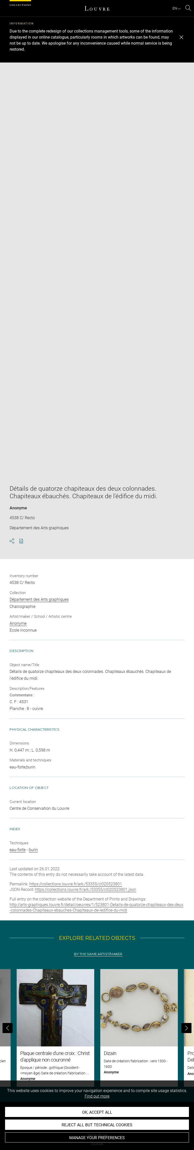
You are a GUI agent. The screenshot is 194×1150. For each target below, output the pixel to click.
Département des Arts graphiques (39, 599)
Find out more (97, 1096)
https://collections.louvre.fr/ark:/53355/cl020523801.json (85, 889)
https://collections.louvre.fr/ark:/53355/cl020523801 (75, 884)
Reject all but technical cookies (97, 1125)
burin (33, 849)
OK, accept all (97, 1112)
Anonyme (18, 508)
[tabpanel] (97, 1028)
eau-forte (18, 849)
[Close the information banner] (181, 37)
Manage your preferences (97, 1137)
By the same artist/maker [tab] (98, 954)
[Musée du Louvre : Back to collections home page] (97, 8)
